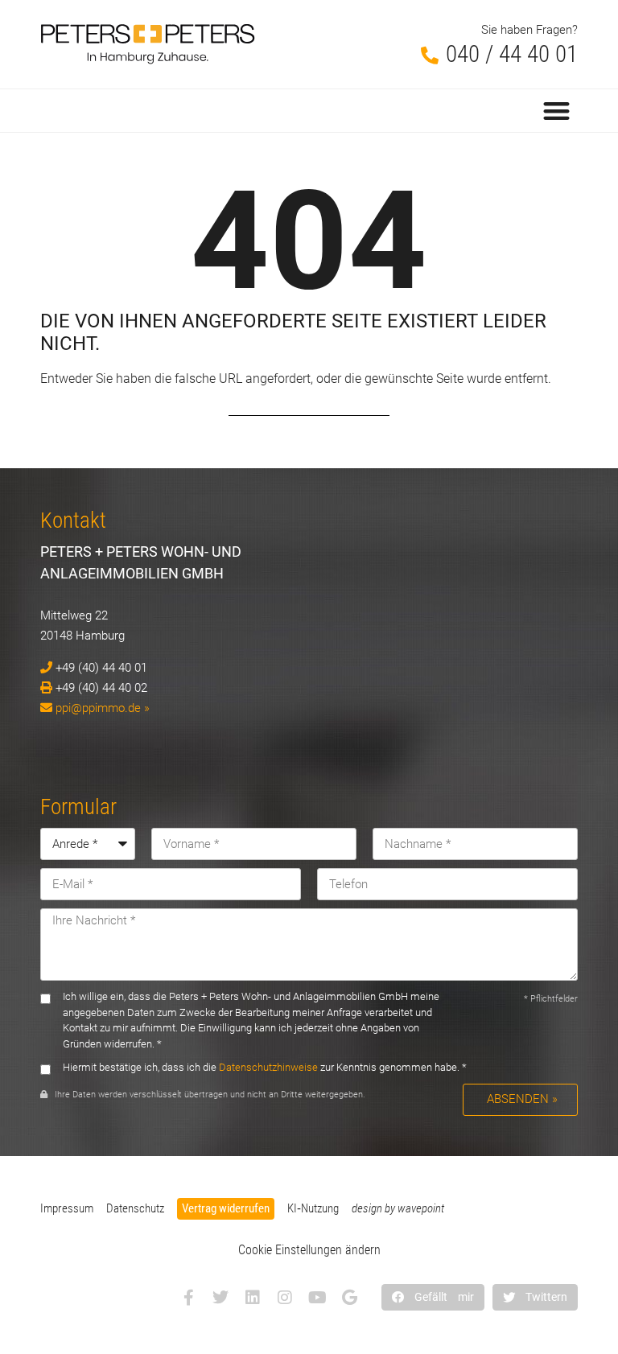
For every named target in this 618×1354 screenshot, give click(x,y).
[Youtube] (317, 1298)
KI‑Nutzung (313, 1208)
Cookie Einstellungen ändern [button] (309, 1249)
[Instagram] (285, 1298)
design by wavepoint (398, 1208)
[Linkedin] (253, 1298)
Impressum (66, 1208)
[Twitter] (220, 1298)
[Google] (349, 1298)
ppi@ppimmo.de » (103, 708)
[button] (557, 110)
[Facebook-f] (188, 1298)
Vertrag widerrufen (226, 1208)
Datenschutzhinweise (268, 1067)
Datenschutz (135, 1208)
